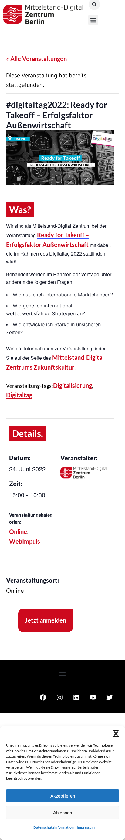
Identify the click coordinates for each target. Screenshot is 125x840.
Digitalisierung (72, 385)
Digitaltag (19, 395)
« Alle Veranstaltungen (36, 58)
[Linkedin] (76, 697)
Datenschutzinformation (53, 827)
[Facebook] (42, 697)
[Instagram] (59, 697)
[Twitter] (109, 697)
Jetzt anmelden (45, 620)
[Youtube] (92, 697)
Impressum (86, 827)
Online (18, 531)
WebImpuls (24, 541)
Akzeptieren (62, 796)
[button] (116, 734)
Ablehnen (62, 812)
